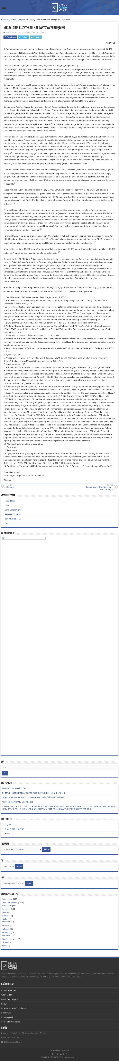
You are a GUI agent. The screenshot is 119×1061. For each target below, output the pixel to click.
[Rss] (52, 1054)
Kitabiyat (5, 926)
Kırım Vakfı (6, 1013)
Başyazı (5, 916)
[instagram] (66, 1054)
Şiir (3, 912)
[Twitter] (57, 1054)
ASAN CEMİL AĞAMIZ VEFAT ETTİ (17, 802)
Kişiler (4, 919)
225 (26, 20)
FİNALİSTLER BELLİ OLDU (14, 788)
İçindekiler (6, 909)
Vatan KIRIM (6, 995)
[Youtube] (63, 1054)
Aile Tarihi (6, 936)
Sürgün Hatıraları (9, 939)
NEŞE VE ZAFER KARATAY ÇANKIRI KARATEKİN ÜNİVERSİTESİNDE (33, 797)
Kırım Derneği (7, 1017)
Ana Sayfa (7, 20)
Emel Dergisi (18, 20)
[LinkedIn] (60, 1054)
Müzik (4, 946)
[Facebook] (55, 1054)
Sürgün (4, 1004)
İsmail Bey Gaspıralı (9, 999)
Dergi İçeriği (26, 32)
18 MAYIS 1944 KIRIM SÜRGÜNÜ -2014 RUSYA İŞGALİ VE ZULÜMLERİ (33, 793)
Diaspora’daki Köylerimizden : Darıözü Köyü (99, 487)
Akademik (6, 932)
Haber (7, 834)
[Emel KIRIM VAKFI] (59, 7)
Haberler (5, 929)
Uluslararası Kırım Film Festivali (14, 1008)
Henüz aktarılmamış (10, 902)
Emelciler (6, 922)
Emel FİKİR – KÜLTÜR (14, 829)
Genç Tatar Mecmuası (10, 1022)
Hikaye (5, 942)
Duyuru (8, 825)
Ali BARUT (13, 32)
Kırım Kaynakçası (8, 990)
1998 (19, 32)
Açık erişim (7, 906)
